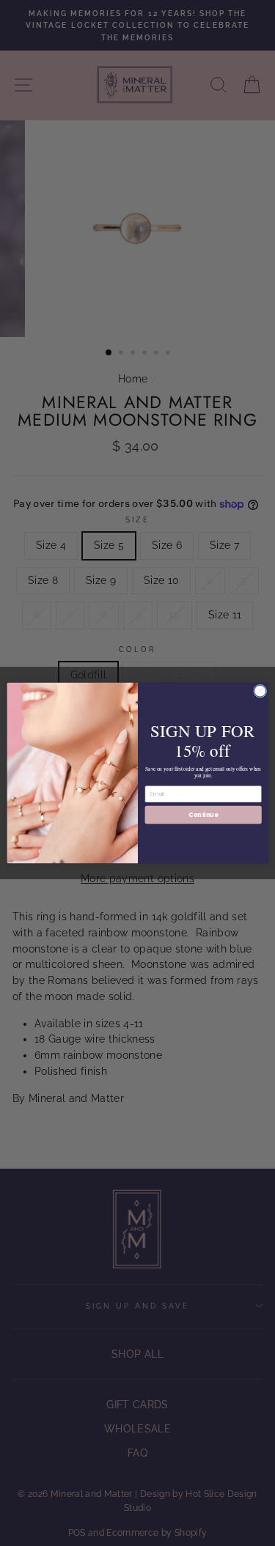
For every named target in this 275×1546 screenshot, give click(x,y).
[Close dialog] (259, 691)
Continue (203, 814)
